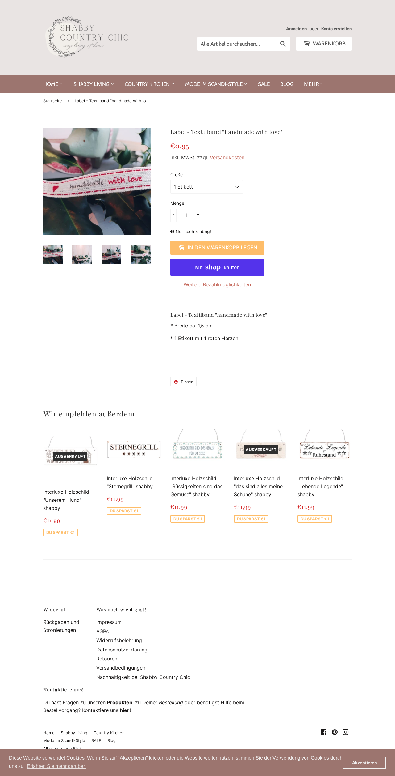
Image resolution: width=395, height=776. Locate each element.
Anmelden (296, 28)
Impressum (109, 622)
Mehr (311, 84)
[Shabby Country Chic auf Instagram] (346, 733)
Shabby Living (91, 84)
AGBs (102, 631)
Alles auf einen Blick (62, 748)
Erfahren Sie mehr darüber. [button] (56, 766)
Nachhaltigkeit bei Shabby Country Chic (143, 677)
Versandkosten (227, 157)
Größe (176, 174)
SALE (264, 84)
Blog (286, 84)
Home (51, 84)
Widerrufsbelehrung (119, 640)
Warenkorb (329, 43)
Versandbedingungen (120, 668)
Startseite (52, 100)
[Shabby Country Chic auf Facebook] (323, 733)
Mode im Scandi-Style (214, 84)
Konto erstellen (336, 28)
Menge (177, 203)
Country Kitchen (148, 84)
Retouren (106, 658)
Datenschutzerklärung (122, 649)
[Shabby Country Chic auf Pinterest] (334, 733)
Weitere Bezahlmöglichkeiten (217, 284)
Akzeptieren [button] (364, 762)
